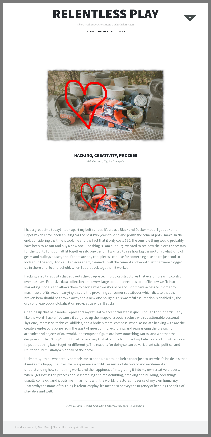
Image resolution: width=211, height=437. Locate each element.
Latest (90, 31)
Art (89, 161)
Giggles (108, 161)
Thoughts (118, 161)
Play (118, 405)
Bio (113, 31)
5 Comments (137, 405)
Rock (122, 31)
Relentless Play (105, 14)
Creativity (98, 405)
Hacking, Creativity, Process (105, 155)
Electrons (97, 161)
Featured (110, 405)
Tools (125, 405)
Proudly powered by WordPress (33, 427)
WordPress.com (85, 427)
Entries (103, 31)
